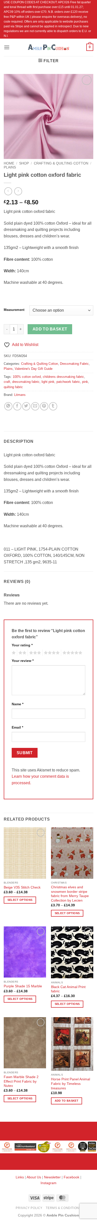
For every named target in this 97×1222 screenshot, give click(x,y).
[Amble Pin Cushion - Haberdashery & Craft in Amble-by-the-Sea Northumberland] (48, 47)
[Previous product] (18, 191)
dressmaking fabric (26, 382)
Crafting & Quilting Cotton (61, 163)
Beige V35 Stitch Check (22, 887)
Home (9, 163)
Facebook (71, 1177)
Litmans (20, 395)
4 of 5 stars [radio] (51, 653)
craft (7, 382)
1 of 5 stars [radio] (13, 653)
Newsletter (52, 1177)
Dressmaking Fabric (74, 364)
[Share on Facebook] (17, 406)
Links (20, 1177)
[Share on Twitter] (26, 406)
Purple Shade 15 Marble (23, 986)
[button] (7, 47)
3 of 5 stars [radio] (34, 653)
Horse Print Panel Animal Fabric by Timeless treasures (70, 1083)
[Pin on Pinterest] (44, 406)
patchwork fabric (68, 382)
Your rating (22, 645)
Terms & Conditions (63, 1208)
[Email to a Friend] (35, 406)
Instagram (48, 1183)
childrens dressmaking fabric (63, 377)
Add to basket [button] (66, 1100)
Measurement (14, 310)
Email (17, 727)
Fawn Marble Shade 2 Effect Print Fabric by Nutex (21, 1081)
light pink (48, 382)
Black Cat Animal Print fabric (68, 989)
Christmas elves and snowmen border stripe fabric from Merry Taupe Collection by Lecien (70, 893)
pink (85, 382)
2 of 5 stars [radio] (21, 653)
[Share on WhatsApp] (8, 406)
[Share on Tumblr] (53, 406)
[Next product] (8, 191)
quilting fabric (13, 387)
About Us (34, 1177)
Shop (24, 163)
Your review (23, 661)
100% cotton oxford (27, 377)
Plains (10, 167)
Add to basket (50, 329)
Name (17, 704)
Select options (20, 899)
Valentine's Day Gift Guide (33, 369)
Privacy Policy (29, 1208)
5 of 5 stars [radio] (71, 653)
